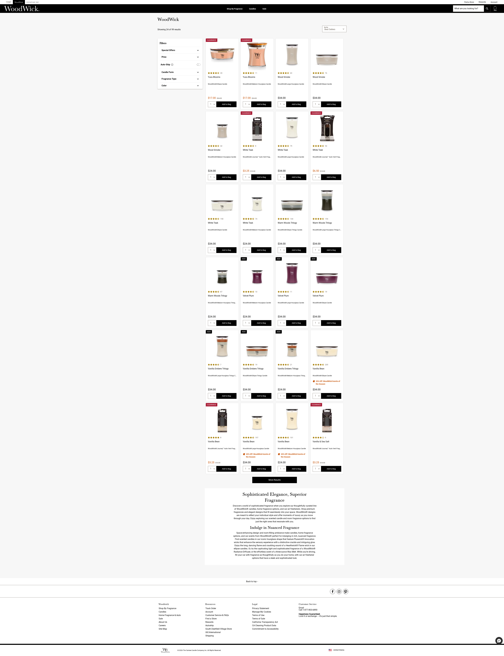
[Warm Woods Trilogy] (292, 219)
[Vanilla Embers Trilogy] (222, 365)
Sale (264, 9)
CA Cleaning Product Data (264, 625)
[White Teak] (257, 146)
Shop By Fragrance (235, 9)
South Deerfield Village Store (218, 629)
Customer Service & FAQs (217, 615)
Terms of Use (258, 615)
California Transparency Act (265, 622)
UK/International (213, 632)
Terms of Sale (258, 618)
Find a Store (211, 618)
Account (209, 612)
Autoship (209, 625)
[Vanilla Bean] (327, 365)
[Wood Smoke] (292, 73)
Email (301, 607)
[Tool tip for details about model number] (172, 64)
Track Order (210, 608)
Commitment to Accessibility (265, 629)
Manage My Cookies (261, 612)
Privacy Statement (260, 608)
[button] (494, 2)
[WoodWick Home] (19, 2)
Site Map (163, 629)
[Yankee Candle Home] (8, 2)
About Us (163, 622)
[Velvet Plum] (257, 292)
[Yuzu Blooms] (222, 73)
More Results (275, 480)
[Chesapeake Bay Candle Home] (32, 2)
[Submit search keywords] (487, 8)
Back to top (251, 581)
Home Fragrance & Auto (170, 615)
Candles (252, 9)
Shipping (209, 635)
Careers (162, 625)
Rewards (209, 622)
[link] (469, 2)
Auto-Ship (165, 64)
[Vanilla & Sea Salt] (327, 438)
